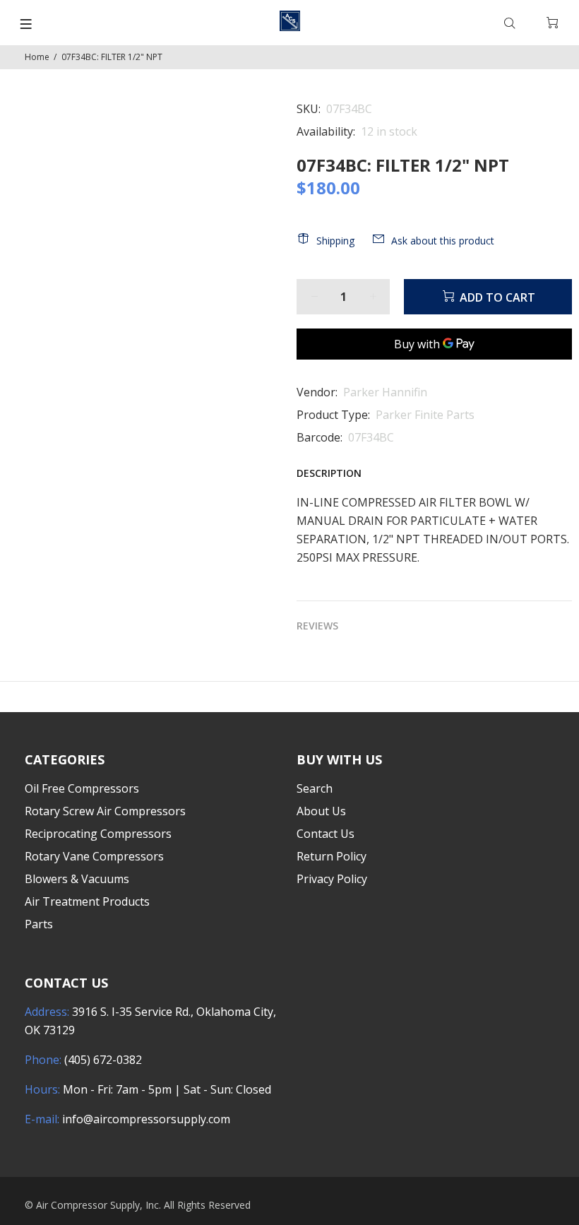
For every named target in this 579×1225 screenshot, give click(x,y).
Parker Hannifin (385, 392)
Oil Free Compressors (82, 788)
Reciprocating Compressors (98, 833)
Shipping (335, 240)
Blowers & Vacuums (77, 879)
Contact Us (325, 833)
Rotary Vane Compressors (94, 856)
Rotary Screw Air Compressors (105, 811)
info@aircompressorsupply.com (146, 1119)
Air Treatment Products (87, 901)
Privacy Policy (332, 879)
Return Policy (331, 856)
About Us (321, 811)
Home (37, 57)
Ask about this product (442, 240)
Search (315, 788)
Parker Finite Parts (425, 414)
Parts (39, 924)
